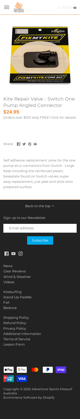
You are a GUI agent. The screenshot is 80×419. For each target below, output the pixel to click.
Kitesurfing (12, 292)
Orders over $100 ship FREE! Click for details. (39, 117)
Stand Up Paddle (17, 297)
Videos (8, 282)
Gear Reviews (14, 271)
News (7, 266)
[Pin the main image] (29, 143)
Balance (10, 308)
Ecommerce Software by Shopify (29, 397)
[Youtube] (13, 253)
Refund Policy (14, 323)
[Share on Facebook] (18, 143)
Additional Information (22, 334)
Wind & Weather (17, 277)
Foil (6, 302)
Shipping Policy (16, 317)
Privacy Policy (14, 328)
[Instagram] (20, 253)
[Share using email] (35, 143)
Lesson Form (14, 344)
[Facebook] (6, 253)
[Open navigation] (6, 7)
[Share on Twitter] (24, 143)
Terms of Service (16, 339)
